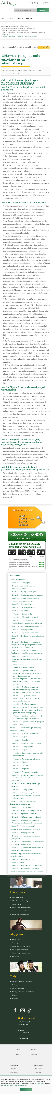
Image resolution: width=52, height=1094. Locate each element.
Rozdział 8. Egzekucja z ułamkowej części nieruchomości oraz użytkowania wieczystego (27, 778)
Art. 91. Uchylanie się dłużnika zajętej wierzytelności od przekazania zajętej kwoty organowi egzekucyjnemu (23, 442)
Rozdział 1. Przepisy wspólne (22, 807)
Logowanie (45, 3)
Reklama (33, 1049)
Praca (18, 1059)
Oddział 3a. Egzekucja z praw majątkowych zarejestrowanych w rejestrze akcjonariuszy (26, 698)
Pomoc (18, 1049)
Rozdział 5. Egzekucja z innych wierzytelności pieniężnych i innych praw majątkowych (23, 33)
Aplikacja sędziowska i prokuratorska (23, 992)
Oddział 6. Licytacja (21, 765)
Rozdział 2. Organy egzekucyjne (23, 592)
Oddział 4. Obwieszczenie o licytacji (26, 759)
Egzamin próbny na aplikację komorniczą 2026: (19, 564)
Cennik (20, 19)
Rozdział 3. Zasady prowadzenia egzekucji (27, 595)
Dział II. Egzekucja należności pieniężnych (15, 30)
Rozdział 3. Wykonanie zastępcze (24, 814)
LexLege (23, 524)
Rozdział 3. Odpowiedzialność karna (25, 869)
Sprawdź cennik (22, 510)
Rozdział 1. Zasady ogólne (21, 583)
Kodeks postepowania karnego (21, 914)
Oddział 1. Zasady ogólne (23, 614)
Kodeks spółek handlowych (20, 949)
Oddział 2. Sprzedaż (20, 740)
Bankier (38, 1072)
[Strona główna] (3, 19)
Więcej (31, 19)
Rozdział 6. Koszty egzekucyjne (23, 607)
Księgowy (15, 998)
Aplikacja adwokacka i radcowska (22, 981)
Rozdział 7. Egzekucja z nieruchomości (26, 743)
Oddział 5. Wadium (20, 762)
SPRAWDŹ (44, 47)
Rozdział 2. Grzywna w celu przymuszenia (27, 810)
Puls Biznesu (38, 1068)
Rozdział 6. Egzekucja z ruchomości (24, 734)
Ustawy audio (27, 518)
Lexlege (13, 1068)
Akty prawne (24, 26)
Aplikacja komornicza (18, 985)
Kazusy (23, 521)
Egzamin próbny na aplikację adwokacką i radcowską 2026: (25, 545)
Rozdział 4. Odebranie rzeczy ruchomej (26, 817)
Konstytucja (15, 956)
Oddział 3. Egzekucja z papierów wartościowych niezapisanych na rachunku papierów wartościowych (26, 689)
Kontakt (18, 1054)
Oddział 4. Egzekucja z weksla (24, 704)
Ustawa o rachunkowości (19, 911)
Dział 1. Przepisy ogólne (19, 579)
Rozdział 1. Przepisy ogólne (22, 630)
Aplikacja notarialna (18, 988)
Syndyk (14, 995)
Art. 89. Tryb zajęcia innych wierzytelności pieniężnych (23, 88)
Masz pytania (22, 1038)
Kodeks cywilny (16, 904)
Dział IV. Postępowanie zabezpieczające (25, 829)
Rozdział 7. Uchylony (19, 611)
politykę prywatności (21, 1085)
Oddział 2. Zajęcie (20, 750)
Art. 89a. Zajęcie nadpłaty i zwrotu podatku (23, 202)
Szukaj (42, 10)
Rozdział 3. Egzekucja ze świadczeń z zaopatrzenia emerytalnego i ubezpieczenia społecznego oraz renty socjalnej (27, 644)
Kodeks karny (16, 939)
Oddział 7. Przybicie (21, 769)
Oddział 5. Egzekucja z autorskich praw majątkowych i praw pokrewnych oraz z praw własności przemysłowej (28, 710)
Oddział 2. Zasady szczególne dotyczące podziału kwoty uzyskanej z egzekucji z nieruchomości (28, 795)
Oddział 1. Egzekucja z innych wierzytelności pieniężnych (20, 36)
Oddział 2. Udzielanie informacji (25, 617)
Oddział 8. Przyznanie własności (25, 772)
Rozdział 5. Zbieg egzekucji (21, 604)
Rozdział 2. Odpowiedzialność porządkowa (27, 865)
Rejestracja (34, 3)
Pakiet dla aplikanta (17, 897)
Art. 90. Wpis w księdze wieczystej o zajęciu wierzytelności (23, 388)
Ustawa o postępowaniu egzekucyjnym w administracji (18, 28)
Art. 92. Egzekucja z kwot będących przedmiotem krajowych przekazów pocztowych (25, 468)
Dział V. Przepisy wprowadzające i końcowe (26, 872)
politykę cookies (9, 1085)
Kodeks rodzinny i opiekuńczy (21, 946)
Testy (10, 19)
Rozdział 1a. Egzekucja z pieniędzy (24, 633)
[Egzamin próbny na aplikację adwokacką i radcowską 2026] (27, 536)
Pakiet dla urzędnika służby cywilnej (22, 901)
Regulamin (34, 1054)
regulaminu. (41, 1083)
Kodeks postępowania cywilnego (21, 907)
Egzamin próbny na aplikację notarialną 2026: (19, 562)
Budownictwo (13, 1072)
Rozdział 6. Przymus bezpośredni (23, 826)
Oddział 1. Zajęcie (20, 737)
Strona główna (13, 26)
